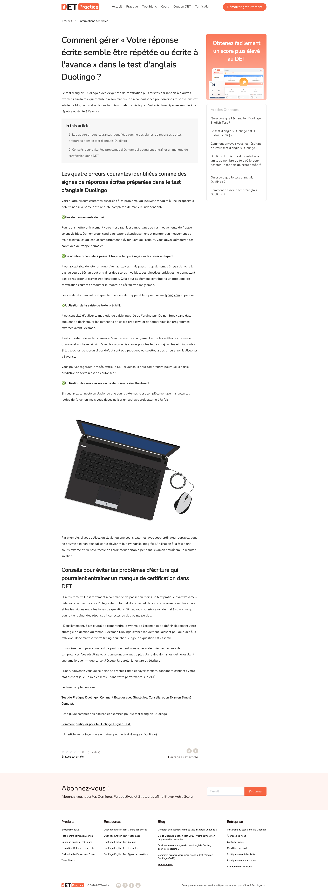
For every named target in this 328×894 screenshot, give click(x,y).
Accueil (117, 6)
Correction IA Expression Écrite (78, 848)
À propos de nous (236, 835)
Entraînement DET (71, 829)
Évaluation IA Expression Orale (78, 854)
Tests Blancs (68, 860)
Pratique (132, 6)
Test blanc (149, 6)
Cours (165, 6)
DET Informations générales (91, 21)
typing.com (172, 295)
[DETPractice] (80, 6)
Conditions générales (238, 848)
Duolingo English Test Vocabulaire (122, 835)
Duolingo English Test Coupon (120, 842)
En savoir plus (165, 864)
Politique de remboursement (242, 860)
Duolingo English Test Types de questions (126, 854)
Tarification (202, 6)
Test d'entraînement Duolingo (77, 835)
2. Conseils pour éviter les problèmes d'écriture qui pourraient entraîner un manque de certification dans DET (128, 153)
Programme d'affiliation (239, 866)
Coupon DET (182, 6)
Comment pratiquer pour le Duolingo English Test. (96, 724)
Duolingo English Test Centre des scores (125, 829)
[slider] (82, 752)
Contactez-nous (235, 842)
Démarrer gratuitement (244, 7)
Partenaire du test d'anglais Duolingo (246, 829)
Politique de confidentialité (241, 854)
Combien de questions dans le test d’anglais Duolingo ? (187, 829)
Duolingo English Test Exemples (121, 848)
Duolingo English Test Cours (77, 842)
